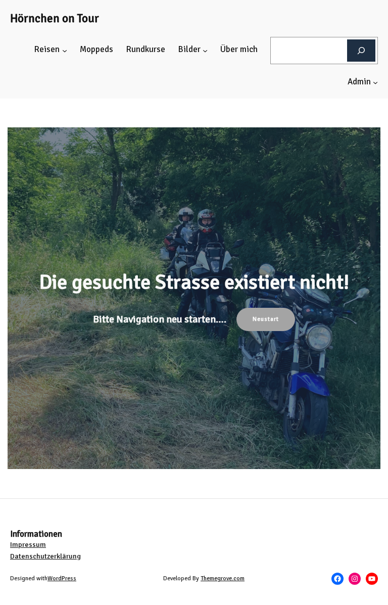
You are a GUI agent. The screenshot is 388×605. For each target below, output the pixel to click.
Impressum (28, 544)
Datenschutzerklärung (45, 556)
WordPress (61, 578)
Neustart (266, 318)
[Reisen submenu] (64, 50)
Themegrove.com (223, 578)
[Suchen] (361, 50)
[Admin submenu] (375, 82)
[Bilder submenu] (205, 50)
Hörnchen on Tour (54, 19)
